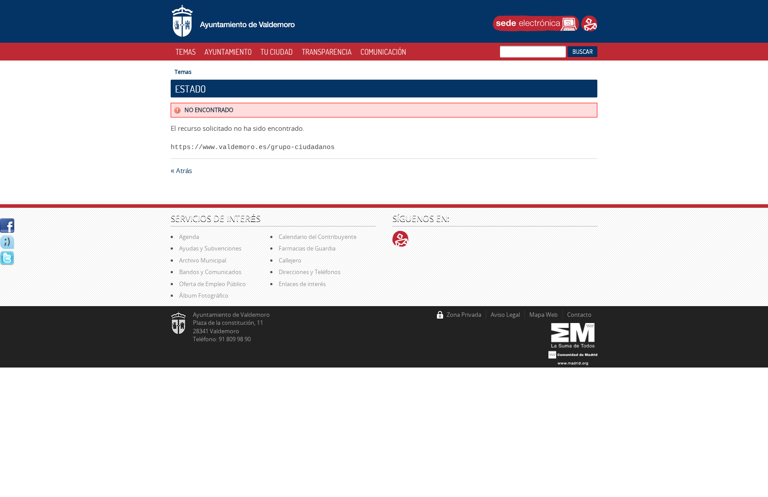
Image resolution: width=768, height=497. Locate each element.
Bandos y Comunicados (210, 272)
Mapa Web (543, 315)
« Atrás (181, 170)
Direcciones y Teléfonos (309, 272)
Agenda (189, 237)
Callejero (290, 260)
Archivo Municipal (202, 260)
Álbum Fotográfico (203, 295)
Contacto (579, 315)
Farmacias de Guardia (307, 248)
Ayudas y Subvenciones (210, 248)
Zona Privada (464, 315)
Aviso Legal (505, 315)
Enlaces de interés (302, 284)
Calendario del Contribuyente (317, 237)
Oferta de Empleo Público (212, 284)
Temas (183, 71)
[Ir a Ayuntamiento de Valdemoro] (233, 21)
